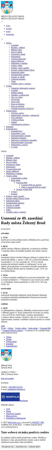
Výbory (14, 192)
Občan (10, 328)
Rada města (15, 180)
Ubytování (15, 99)
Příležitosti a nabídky (19, 63)
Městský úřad (16, 50)
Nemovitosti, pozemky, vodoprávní (25, 115)
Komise (14, 194)
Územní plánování (18, 59)
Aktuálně (14, 45)
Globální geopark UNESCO (22, 109)
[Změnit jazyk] (2, 21)
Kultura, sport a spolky (20, 68)
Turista (8, 339)
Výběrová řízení (17, 120)
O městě (14, 90)
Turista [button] (8, 86)
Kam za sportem (17, 106)
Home (8, 411)
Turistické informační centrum (23, 88)
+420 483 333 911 (15, 387)
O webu (14, 147)
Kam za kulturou (17, 104)
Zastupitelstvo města (19, 178)
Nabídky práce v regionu (21, 84)
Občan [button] (8, 43)
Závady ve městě (18, 77)
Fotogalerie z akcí (18, 133)
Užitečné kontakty (18, 79)
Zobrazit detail (34, 447)
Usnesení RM (21, 183)
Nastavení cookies (13, 414)
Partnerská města (17, 72)
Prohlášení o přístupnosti (16, 418)
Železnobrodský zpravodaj (21, 142)
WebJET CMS (38, 422)
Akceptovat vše (8, 447)
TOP (8, 409)
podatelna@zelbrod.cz (16, 389)
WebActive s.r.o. (14, 422)
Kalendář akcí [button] (11, 129)
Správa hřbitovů (17, 61)
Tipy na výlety (17, 97)
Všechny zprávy (17, 113)
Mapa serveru (11, 416)
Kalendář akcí (16, 131)
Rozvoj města (16, 52)
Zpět (3, 326)
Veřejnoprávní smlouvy (20, 124)
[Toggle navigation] (2, 39)
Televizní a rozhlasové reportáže (24, 140)
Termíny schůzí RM (24, 189)
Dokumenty (16, 57)
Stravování (15, 102)
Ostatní (14, 122)
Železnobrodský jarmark (21, 136)
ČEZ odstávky (17, 118)
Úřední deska (11, 341)
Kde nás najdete (7, 378)
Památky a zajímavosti (20, 95)
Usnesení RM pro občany (31, 185)
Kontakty (10, 127)
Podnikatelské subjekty (20, 75)
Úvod (3, 328)
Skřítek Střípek (17, 93)
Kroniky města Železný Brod (22, 70)
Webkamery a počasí (19, 145)
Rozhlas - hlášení (18, 47)
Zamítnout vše (21, 447)
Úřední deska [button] (11, 111)
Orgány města (16, 66)
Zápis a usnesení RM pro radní (33, 187)
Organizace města (18, 54)
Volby (13, 81)
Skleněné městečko (18, 138)
